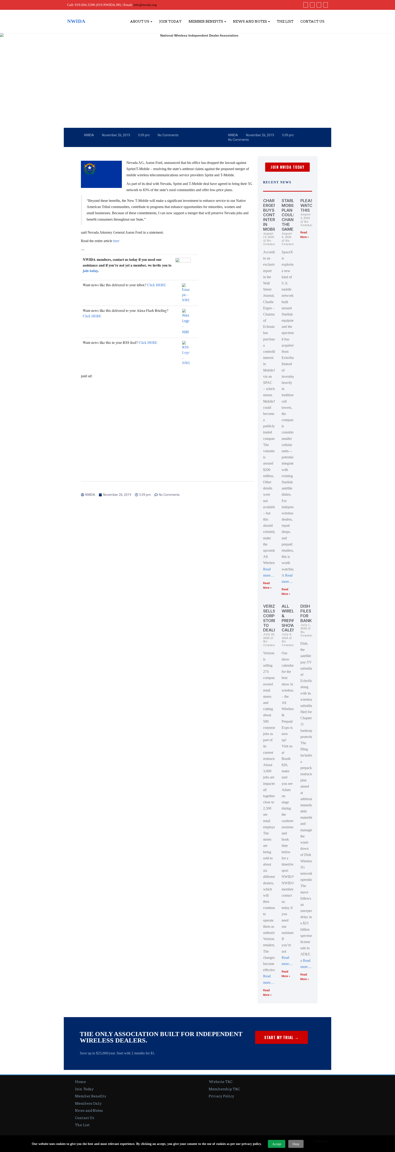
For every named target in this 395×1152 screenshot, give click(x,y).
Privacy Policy (221, 1096)
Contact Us (312, 21)
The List (285, 21)
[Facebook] (305, 5)
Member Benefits (206, 21)
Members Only (88, 1103)
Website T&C (220, 1082)
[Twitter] (312, 5)
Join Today (170, 21)
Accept (276, 1144)
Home (80, 1082)
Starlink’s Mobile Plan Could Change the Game (293, 215)
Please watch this (308, 205)
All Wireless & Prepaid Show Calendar (293, 618)
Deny (296, 1144)
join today (90, 270)
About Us (140, 21)
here (116, 241)
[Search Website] (325, 5)
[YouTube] (318, 5)
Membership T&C (224, 1089)
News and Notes (250, 21)
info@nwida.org (145, 5)
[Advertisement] (167, 417)
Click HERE (156, 284)
